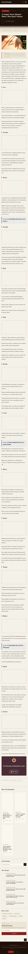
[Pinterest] (15, 30)
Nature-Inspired (13, 916)
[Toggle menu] (25, 2)
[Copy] (25, 30)
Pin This (15, 771)
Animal (20, 916)
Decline (17, 951)
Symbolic (5, 916)
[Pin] (25, 939)
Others (4, 918)
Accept (11, 951)
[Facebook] (17, 30)
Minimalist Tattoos (7, 913)
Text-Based (5, 10)
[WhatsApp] (22, 30)
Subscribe (14, 933)
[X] (20, 30)
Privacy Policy (15, 948)
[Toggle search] (23, 2)
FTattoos (7, 2)
